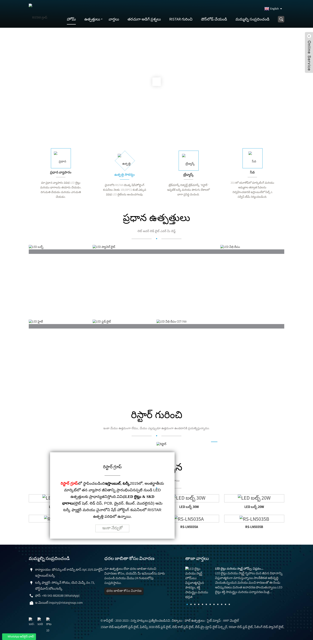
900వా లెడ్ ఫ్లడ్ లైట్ (241, 627)
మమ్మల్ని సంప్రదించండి (252, 19)
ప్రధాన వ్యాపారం (60, 172)
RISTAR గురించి (180, 19)
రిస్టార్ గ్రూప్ (112, 466)
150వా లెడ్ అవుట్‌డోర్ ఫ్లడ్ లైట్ (119, 627)
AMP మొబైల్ (231, 620)
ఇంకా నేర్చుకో (112, 527)
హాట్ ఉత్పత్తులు (195, 620)
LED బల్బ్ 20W (254, 507)
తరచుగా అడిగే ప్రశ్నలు (144, 19)
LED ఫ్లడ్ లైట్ (109, 386)
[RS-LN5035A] (189, 518)
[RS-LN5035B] (254, 518)
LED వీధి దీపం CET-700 (181, 386)
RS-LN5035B (254, 527)
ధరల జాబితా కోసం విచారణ (123, 591)
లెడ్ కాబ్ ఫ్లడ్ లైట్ (183, 627)
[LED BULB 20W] (254, 498)
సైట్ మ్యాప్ (214, 620)
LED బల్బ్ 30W (189, 507)
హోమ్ (71, 19)
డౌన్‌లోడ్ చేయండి (214, 19)
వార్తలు (114, 19)
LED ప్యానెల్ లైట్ (112, 311)
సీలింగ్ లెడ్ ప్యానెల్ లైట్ (268, 627)
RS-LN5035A (189, 527)
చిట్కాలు (177, 620)
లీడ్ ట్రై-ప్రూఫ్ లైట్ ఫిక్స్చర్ (211, 627)
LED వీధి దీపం (238, 311)
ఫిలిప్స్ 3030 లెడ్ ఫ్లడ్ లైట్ (155, 627)
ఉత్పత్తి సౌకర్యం (124, 174)
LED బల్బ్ (43, 311)
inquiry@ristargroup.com (66, 603)
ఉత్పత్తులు (92, 19)
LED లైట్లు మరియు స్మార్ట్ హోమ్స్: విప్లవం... (239, 568)
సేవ (252, 172)
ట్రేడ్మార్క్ (188, 174)
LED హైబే (42, 386)
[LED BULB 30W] (189, 498)
